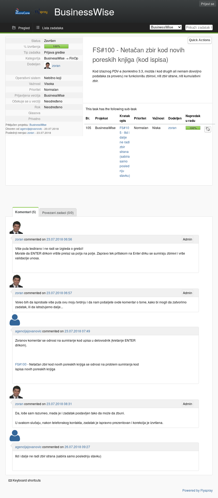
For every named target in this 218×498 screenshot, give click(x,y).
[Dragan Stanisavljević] (15, 323)
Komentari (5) (25, 211)
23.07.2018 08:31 (59, 403)
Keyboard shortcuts (26, 480)
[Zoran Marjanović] (47, 67)
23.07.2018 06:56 (59, 239)
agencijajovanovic (31, 129)
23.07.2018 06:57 (59, 292)
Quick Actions (199, 40)
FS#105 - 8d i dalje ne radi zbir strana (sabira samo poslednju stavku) (125, 151)
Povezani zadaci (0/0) (58, 212)
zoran (56, 65)
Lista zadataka (52, 27)
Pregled (24, 27)
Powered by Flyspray (197, 490)
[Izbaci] (207, 129)
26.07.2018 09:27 (77, 446)
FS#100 (21, 364)
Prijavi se (207, 3)
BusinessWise (38, 125)
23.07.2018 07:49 (77, 331)
